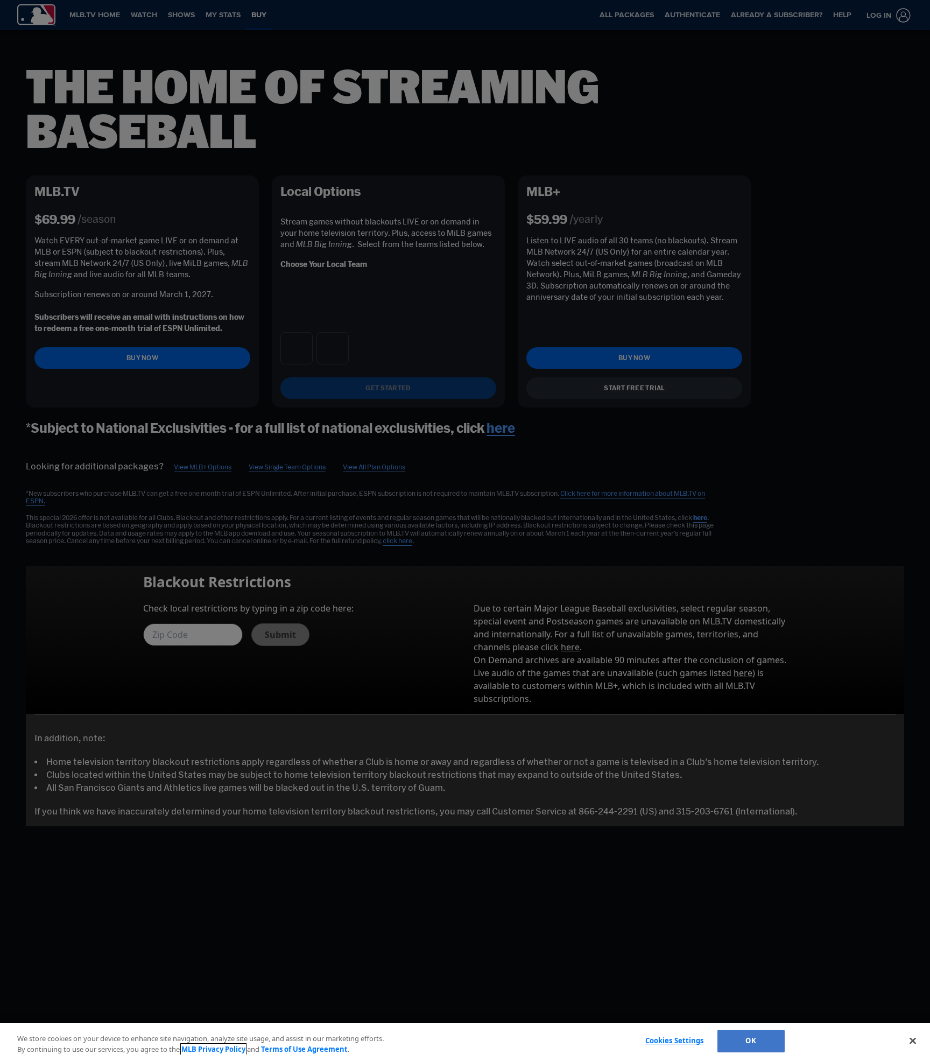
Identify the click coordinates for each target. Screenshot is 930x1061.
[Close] (913, 1040)
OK (750, 1040)
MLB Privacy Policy (213, 1049)
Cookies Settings (674, 1040)
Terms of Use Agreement (304, 1049)
